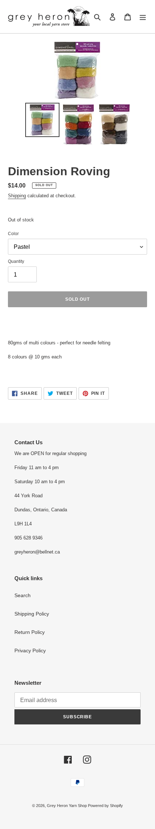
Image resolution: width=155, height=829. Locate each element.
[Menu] (142, 16)
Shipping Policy (31, 614)
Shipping (17, 195)
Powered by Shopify (105, 805)
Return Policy (29, 632)
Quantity (16, 261)
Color (13, 233)
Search (22, 595)
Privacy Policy (30, 650)
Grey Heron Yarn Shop (67, 805)
